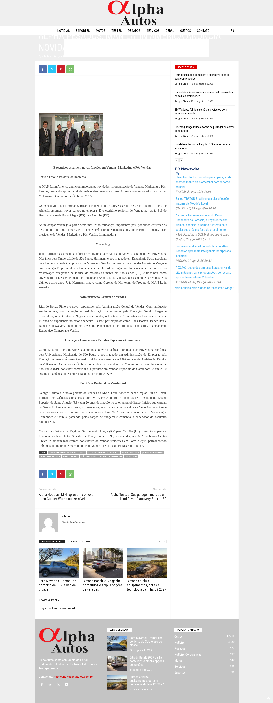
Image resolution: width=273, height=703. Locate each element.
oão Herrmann (88, 456)
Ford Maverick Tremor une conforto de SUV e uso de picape (57, 585)
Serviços (153, 31)
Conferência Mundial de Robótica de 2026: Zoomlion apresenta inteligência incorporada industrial (203, 251)
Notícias (63, 31)
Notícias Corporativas (187, 654)
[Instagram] (51, 684)
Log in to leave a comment (57, 608)
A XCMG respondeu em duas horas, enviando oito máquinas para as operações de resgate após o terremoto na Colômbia (203, 272)
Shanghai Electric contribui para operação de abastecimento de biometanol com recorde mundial (203, 182)
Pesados (134, 31)
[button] (232, 30)
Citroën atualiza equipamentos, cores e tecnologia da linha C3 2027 (146, 585)
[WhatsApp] (70, 69)
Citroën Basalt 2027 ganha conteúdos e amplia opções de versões (103, 585)
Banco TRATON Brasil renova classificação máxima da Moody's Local (202, 201)
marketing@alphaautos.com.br (73, 676)
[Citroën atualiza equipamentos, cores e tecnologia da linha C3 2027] (147, 563)
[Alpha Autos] (136, 13)
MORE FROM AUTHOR (79, 541)
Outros (185, 31)
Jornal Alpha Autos (152, 452)
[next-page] (165, 541)
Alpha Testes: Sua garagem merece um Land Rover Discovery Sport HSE (138, 496)
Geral (170, 31)
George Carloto (130, 452)
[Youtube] (67, 684)
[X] (52, 69)
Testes (116, 31)
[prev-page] (160, 541)
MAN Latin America (50, 456)
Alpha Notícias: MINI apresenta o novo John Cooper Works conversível (66, 496)
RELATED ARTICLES (52, 541)
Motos (100, 31)
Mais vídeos (199, 288)
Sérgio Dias (131, 456)
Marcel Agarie (70, 456)
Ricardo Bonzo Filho (111, 456)
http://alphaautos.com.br (73, 522)
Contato (203, 31)
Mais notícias (183, 288)
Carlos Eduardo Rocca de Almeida (67, 452)
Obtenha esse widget (220, 288)
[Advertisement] (102, 89)
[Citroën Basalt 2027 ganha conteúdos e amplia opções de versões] (103, 563)
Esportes (83, 31)
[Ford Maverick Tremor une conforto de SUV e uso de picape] (59, 563)
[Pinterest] (61, 69)
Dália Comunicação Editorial (103, 452)
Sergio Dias (181, 83)
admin (46, 56)
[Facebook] (43, 69)
